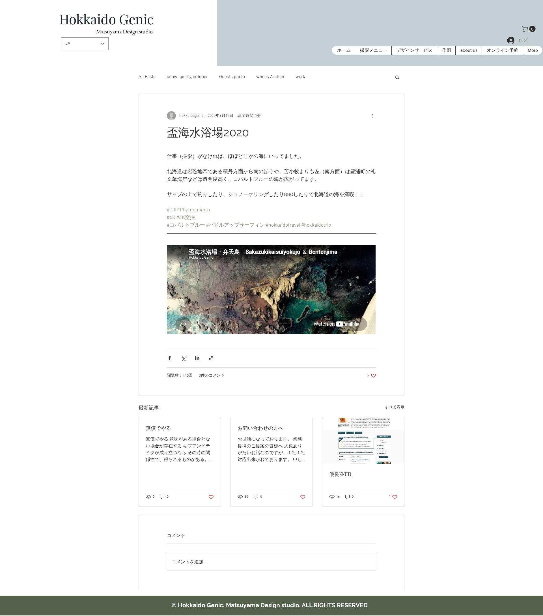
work (300, 77)
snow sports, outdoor (187, 77)
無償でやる (158, 428)
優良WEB (340, 474)
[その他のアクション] (372, 115)
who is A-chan (270, 77)
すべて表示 (394, 407)
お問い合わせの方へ (260, 428)
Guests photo (232, 77)
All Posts (147, 77)
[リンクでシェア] (211, 358)
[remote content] (271, 290)
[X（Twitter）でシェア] (183, 358)
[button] (529, 29)
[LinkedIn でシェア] (197, 358)
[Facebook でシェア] (169, 358)
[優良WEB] (363, 441)
